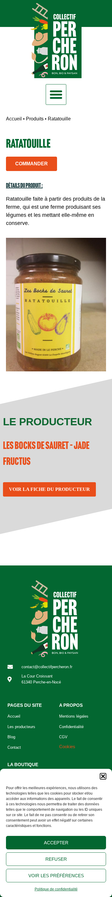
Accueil (14, 118)
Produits (35, 118)
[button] (103, 776)
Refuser (56, 859)
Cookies (67, 746)
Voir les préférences (56, 875)
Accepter (56, 842)
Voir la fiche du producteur (49, 489)
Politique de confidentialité (56, 889)
